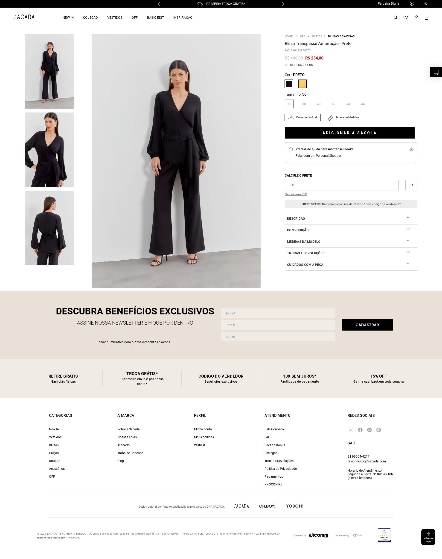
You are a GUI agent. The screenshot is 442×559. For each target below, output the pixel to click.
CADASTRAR (367, 324)
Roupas (316, 36)
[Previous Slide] (159, 4)
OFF (135, 17)
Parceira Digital (389, 3)
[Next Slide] (283, 4)
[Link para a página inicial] (289, 36)
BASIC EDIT (155, 17)
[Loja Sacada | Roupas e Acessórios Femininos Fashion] (24, 18)
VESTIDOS (114, 17)
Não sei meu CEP (296, 194)
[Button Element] (416, 17)
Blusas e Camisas (341, 36)
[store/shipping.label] (411, 185)
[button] (176, 161)
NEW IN (68, 17)
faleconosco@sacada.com (367, 461)
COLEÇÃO (90, 17)
